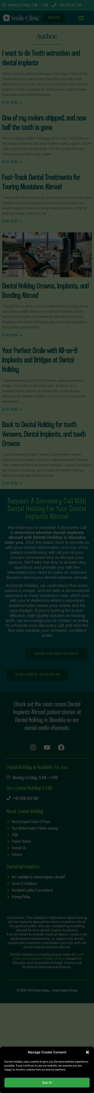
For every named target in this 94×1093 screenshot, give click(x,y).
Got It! (47, 1083)
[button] (87, 1052)
